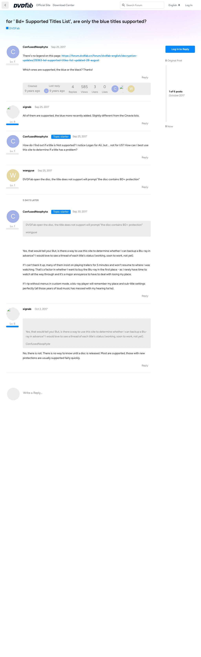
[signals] (123, 88)
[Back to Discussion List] (5, 5)
